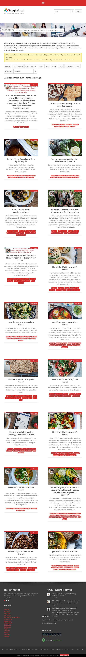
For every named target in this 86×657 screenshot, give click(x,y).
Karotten (55, 569)
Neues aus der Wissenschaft (65, 175)
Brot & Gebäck (16, 396)
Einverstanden (64, 655)
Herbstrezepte (11, 233)
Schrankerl (7, 627)
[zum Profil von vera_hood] (7, 89)
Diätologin (57, 126)
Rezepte (67, 126)
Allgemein (16, 126)
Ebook (62, 126)
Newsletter (61, 288)
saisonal (27, 233)
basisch (78, 513)
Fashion (7, 66)
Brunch (27, 175)
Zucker (33, 281)
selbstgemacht (31, 570)
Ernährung (65, 177)
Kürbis (17, 233)
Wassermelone (76, 395)
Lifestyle (33, 66)
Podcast (26, 126)
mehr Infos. (56, 655)
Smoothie (32, 233)
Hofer (69, 233)
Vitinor (6, 632)
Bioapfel (70, 231)
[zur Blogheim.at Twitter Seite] (82, 649)
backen (63, 124)
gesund (16, 177)
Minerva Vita (8, 619)
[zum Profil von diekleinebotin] (49, 595)
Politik (61, 66)
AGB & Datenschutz (63, 649)
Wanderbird (8, 623)
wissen (65, 519)
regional (22, 233)
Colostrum (7, 621)
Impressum (74, 649)
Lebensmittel (26, 338)
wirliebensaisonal (21, 234)
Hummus (76, 567)
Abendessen (71, 343)
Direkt (6, 629)
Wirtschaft (8, 71)
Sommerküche (67, 395)
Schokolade (23, 570)
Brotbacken (69, 124)
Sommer (60, 395)
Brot (59, 124)
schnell (31, 177)
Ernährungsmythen (74, 177)
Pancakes (21, 177)
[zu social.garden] (51, 642)
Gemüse (61, 455)
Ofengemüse (72, 455)
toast (20, 400)
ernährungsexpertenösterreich (69, 517)
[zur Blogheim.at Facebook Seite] (81, 649)
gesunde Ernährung (17, 338)
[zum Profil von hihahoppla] (49, 609)
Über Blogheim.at (19, 649)
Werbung (35, 649)
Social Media (69, 66)
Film (14, 66)
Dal (29, 508)
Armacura (7, 611)
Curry (26, 508)
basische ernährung (55, 515)
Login (78, 11)
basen (73, 513)
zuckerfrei (20, 283)
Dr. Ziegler (7, 615)
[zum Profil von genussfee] (49, 602)
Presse (52, 649)
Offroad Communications (12, 617)
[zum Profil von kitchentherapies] (51, 89)
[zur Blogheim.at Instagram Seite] (83, 649)
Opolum (6, 609)
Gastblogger (29, 450)
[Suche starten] (72, 11)
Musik (47, 66)
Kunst (41, 66)
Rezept (27, 177)
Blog (71, 288)
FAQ (28, 649)
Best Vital (7, 613)
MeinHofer (21, 452)
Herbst (33, 231)
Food (26, 66)
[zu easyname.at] (51, 636)
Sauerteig (72, 126)
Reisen (54, 66)
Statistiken (44, 649)
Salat (56, 395)
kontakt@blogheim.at (49, 623)
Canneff (6, 636)
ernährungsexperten (54, 517)
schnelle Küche (76, 290)
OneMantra (7, 625)
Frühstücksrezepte (61, 345)
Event (65, 233)
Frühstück (16, 175)
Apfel (59, 231)
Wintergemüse (72, 569)
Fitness (20, 66)
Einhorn (59, 177)
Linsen (23, 510)
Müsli (8, 570)
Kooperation (75, 233)
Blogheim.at (14, 10)
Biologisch (76, 231)
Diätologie (75, 124)
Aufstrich (76, 565)
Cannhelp (7, 634)
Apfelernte (64, 231)
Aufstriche (54, 565)
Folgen (21, 126)
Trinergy (7, 631)
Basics (59, 453)
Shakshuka (64, 347)
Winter (71, 565)
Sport (78, 66)
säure (79, 517)
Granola (35, 568)
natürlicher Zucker (25, 281)
